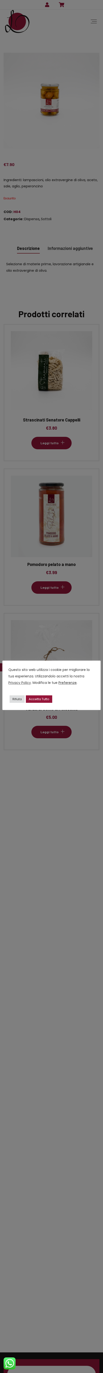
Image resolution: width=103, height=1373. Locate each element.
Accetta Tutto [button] (39, 699)
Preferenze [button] (67, 682)
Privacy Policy (19, 682)
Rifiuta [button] (17, 699)
